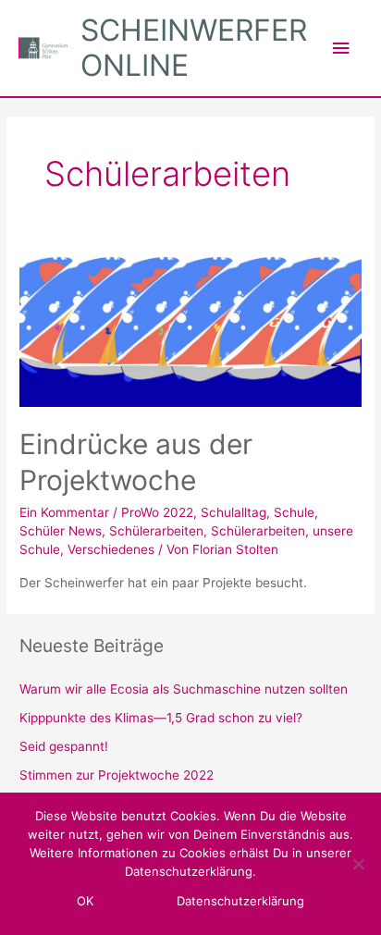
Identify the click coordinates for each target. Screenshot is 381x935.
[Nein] (358, 864)
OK (85, 900)
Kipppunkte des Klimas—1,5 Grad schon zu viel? (160, 717)
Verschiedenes (111, 549)
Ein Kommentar (64, 512)
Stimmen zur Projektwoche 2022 (116, 775)
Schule (294, 512)
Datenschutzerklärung (240, 900)
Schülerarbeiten (156, 530)
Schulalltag (233, 512)
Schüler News (60, 530)
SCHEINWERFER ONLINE (193, 47)
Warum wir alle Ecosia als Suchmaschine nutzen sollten (183, 689)
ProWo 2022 (157, 512)
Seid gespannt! (63, 746)
